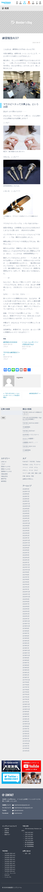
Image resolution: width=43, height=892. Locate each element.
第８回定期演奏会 (29, 844)
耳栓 (32, 476)
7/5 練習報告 (26, 427)
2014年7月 (26, 746)
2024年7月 (26, 511)
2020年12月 (26, 592)
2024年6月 (26, 513)
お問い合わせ (27, 851)
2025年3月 (26, 501)
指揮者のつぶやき (6, 471)
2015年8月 (26, 726)
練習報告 (3, 481)
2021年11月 (26, 567)
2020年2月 (26, 616)
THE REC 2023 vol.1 (10, 857)
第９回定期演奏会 (29, 842)
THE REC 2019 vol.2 (10, 869)
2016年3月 (26, 719)
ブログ (3, 464)
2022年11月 (26, 543)
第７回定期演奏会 (29, 846)
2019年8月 (26, 631)
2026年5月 (26, 489)
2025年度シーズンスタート (31, 434)
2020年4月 (26, 611)
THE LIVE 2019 (29, 840)
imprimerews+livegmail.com (23, 807)
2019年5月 (26, 638)
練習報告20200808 (10, 342)
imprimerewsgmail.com (22, 805)
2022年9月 (26, 548)
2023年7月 (26, 528)
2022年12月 (26, 540)
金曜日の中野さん (28, 479)
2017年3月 (26, 697)
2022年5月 (26, 555)
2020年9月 (26, 599)
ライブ (25, 473)
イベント (25, 467)
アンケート (37, 464)
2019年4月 (26, 641)
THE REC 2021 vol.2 (10, 861)
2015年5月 (26, 731)
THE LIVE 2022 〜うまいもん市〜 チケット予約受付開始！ (11, 395)
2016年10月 (26, 709)
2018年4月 (26, 670)
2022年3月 (26, 560)
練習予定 (3, 479)
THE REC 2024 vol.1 (10, 853)
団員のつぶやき (5, 466)
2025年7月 (26, 496)
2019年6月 (26, 636)
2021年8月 (26, 574)
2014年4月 (26, 751)
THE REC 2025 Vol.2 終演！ (31, 423)
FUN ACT (25, 461)
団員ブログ (7, 834)
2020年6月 (26, 606)
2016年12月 (26, 704)
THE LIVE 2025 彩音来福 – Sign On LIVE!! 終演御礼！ (32, 418)
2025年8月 (26, 494)
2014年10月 (26, 741)
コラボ (31, 467)
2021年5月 (26, 582)
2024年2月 (26, 518)
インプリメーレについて (9, 826)
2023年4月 (26, 533)
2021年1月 (26, 589)
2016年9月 (26, 711)
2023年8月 (26, 525)
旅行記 (28, 476)
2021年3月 (26, 587)
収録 (36, 473)
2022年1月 (26, 562)
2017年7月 (26, 687)
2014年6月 (26, 748)
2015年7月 (26, 729)
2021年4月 (26, 584)
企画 (29, 473)
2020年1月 (26, 618)
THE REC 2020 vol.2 (10, 865)
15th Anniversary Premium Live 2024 (31, 829)
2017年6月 (26, 689)
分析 (32, 473)
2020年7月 (26, 604)
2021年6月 (26, 579)
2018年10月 (26, 655)
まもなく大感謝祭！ (29, 438)
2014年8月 (26, 743)
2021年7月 (26, 577)
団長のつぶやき (5, 469)
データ (31, 470)
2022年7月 (26, 552)
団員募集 (7, 832)
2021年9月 (26, 572)
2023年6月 (26, 530)
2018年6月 (26, 665)
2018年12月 (26, 650)
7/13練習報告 (27, 450)
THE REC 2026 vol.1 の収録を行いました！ (32, 413)
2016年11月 (26, 706)
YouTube (25, 464)
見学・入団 (27, 853)
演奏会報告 (4, 474)
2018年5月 (26, 667)
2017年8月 (26, 685)
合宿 (39, 473)
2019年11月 (26, 623)
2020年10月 (26, 596)
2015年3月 (26, 736)
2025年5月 (26, 499)
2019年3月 (26, 643)
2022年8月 (26, 550)
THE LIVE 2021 (29, 836)
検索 (3, 417)
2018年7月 (26, 662)
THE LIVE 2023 (29, 832)
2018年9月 (26, 658)
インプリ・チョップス (10, 873)
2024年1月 (26, 521)
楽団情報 (7, 828)
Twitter (38, 461)
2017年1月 (26, 702)
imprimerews (18, 813)
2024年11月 (26, 504)
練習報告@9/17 (33, 393)
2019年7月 (26, 633)
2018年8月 (26, 660)
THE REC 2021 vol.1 (10, 863)
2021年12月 (26, 565)
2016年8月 (26, 714)
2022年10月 (26, 545)
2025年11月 (26, 491)
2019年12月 (26, 621)
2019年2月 (26, 645)
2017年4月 (26, 694)
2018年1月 (26, 677)
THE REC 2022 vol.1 (10, 859)
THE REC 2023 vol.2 (10, 855)
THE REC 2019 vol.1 (10, 871)
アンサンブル (8, 877)
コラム (36, 467)
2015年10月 (26, 724)
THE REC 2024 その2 (29, 446)
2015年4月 (26, 733)
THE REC (32, 461)
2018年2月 (26, 675)
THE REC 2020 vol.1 (10, 867)
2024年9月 (26, 508)
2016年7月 (26, 716)
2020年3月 (26, 614)
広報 (24, 476)
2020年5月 (26, 609)
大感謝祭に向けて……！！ (30, 442)
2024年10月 (26, 506)
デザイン (25, 470)
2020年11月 (26, 594)
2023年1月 (26, 538)
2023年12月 (26, 523)
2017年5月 (26, 692)
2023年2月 (26, 535)
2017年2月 (26, 699)
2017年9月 (26, 682)
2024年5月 (26, 516)
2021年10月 (26, 570)
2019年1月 (26, 648)
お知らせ (3, 461)
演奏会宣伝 (4, 476)
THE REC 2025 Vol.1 (29, 431)
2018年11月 (26, 653)
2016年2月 (26, 721)
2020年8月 (26, 601)
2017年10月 (26, 680)
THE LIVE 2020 (29, 838)
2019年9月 (26, 628)
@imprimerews (18, 810)
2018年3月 (26, 672)
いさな (31, 464)
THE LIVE (25, 826)
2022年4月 (26, 557)
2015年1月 (26, 738)
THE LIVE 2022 (29, 834)
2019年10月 (26, 626)
